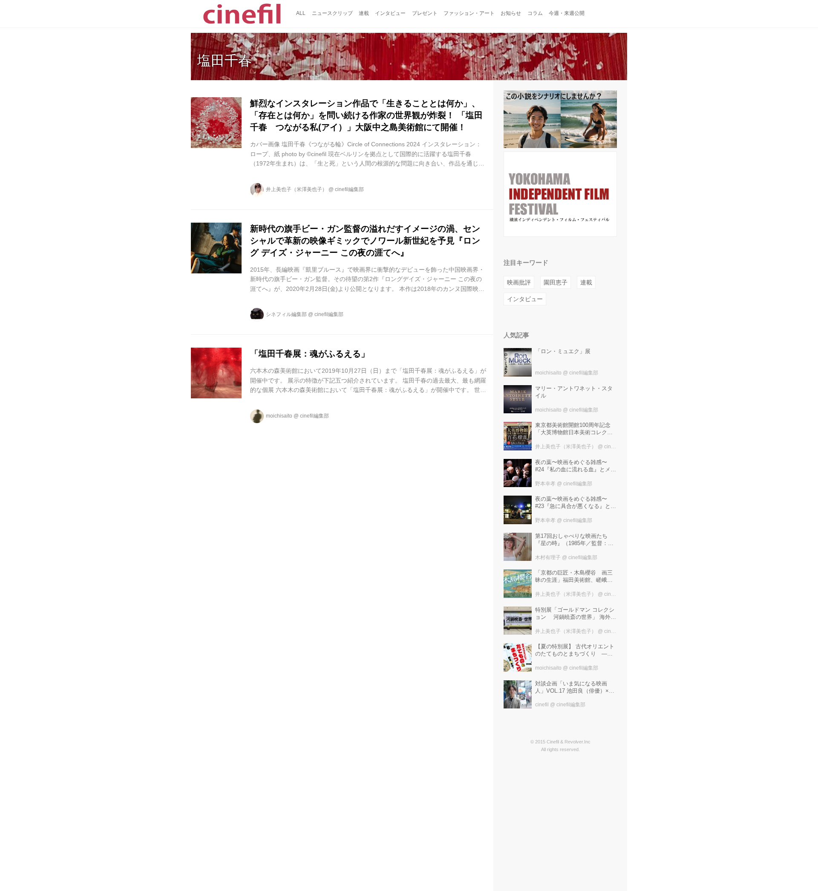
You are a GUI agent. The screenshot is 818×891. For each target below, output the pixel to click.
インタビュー (525, 299)
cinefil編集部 (349, 189)
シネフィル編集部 (286, 314)
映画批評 (519, 282)
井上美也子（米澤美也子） (296, 189)
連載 (586, 282)
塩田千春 (224, 60)
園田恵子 (555, 282)
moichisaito (279, 416)
